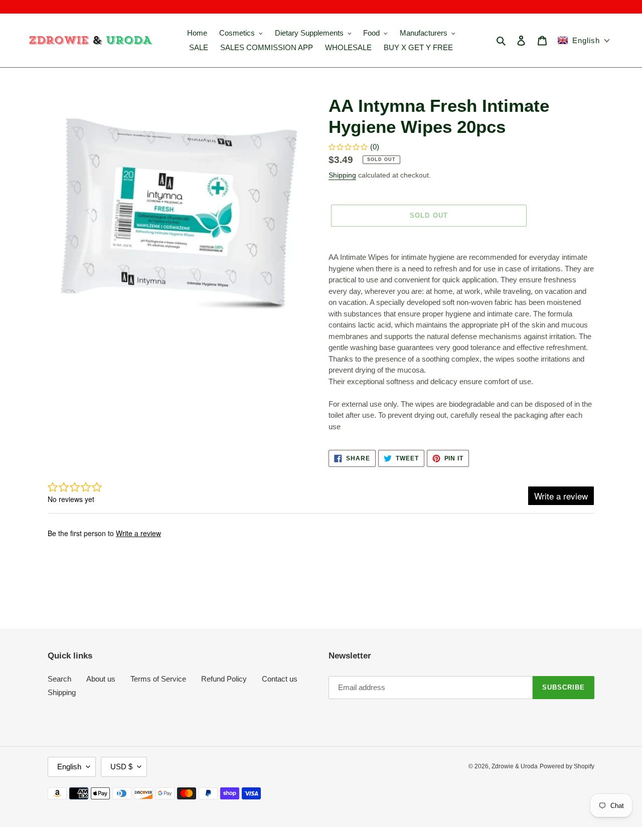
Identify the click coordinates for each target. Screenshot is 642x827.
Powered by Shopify (567, 766)
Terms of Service (158, 679)
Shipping (342, 175)
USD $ (121, 766)
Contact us (279, 679)
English (69, 766)
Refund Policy (224, 679)
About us (100, 679)
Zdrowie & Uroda (515, 766)
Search (59, 679)
